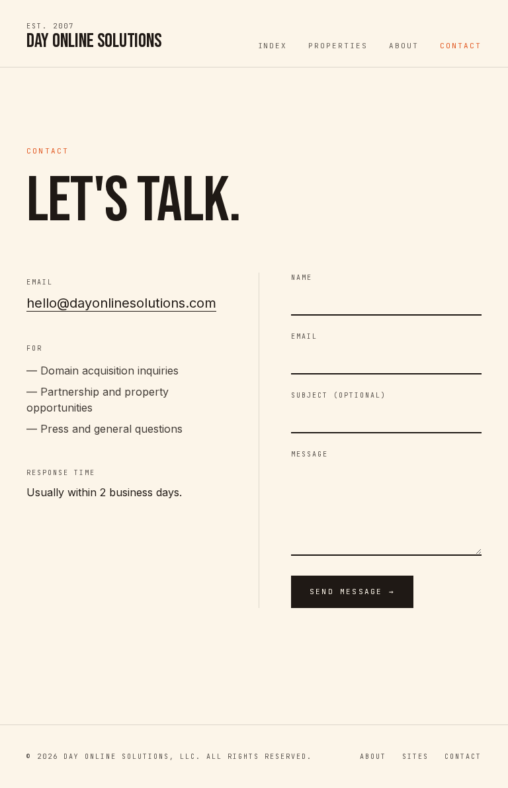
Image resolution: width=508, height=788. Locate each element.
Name (301, 277)
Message (309, 454)
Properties (338, 45)
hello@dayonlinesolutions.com (121, 303)
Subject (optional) (338, 395)
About (404, 45)
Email (304, 336)
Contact (461, 45)
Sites (415, 756)
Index (273, 45)
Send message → (352, 591)
